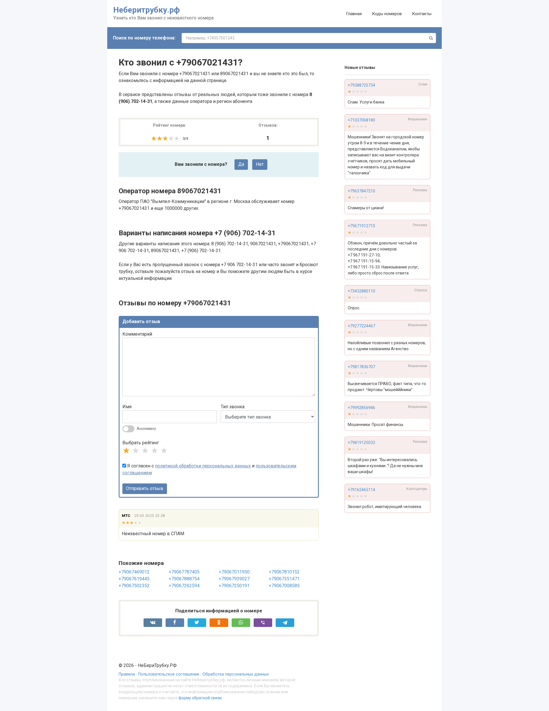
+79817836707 (361, 367)
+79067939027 (234, 578)
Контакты (421, 13)
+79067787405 (184, 572)
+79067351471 (284, 578)
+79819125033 (361, 443)
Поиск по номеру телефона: (144, 38)
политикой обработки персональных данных (203, 466)
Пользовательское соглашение (168, 674)
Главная (354, 13)
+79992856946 (361, 407)
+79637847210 (361, 191)
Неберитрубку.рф (146, 10)
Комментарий (137, 334)
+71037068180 (361, 120)
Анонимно (146, 428)
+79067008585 (284, 585)
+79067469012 (134, 572)
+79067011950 (234, 572)
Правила (127, 674)
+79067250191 (234, 585)
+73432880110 (361, 291)
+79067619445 (134, 578)
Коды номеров (387, 13)
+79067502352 (134, 585)
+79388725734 (361, 85)
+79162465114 (361, 489)
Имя (127, 406)
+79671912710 (361, 226)
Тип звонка (232, 406)
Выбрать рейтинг (140, 442)
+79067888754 (184, 578)
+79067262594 (184, 585)
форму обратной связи (200, 698)
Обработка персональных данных (235, 674)
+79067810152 (284, 572)
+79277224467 (361, 326)
